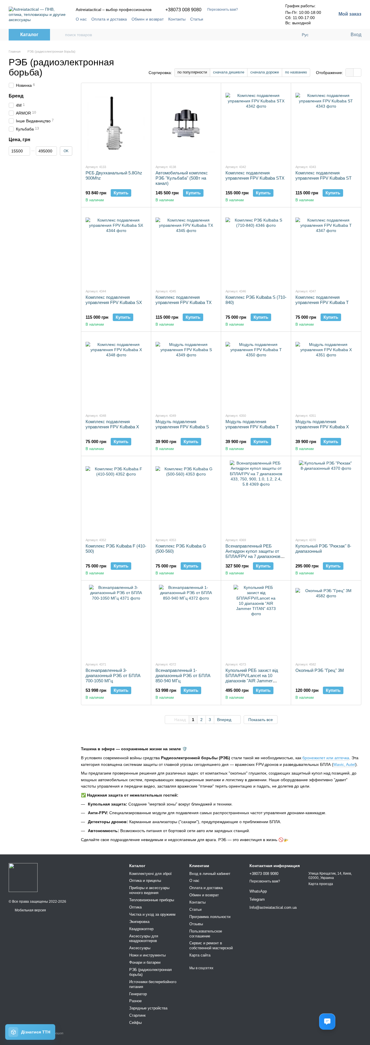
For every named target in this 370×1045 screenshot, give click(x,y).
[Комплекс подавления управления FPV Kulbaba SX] (116, 248)
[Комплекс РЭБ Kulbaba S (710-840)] (255, 248)
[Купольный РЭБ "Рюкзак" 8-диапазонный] (325, 496)
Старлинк (137, 1015)
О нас (81, 19)
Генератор (138, 994)
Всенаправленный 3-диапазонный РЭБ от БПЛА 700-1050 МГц (113, 675)
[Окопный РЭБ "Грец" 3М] (325, 621)
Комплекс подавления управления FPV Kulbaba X (112, 424)
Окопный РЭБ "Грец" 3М (319, 670)
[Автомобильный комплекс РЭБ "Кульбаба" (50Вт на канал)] (186, 123)
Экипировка (139, 921)
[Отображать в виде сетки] (350, 72)
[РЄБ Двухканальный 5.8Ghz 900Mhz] (116, 123)
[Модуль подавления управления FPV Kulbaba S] (186, 372)
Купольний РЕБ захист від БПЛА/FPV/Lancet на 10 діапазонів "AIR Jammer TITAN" (251, 678)
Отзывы (196, 924)
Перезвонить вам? (222, 10)
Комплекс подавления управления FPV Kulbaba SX (114, 300)
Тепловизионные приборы (151, 900)
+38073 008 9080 (183, 10)
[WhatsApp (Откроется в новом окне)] (266, 19)
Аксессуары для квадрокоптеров (143, 938)
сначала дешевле (228, 72)
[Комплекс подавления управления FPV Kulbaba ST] (325, 123)
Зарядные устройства (148, 1008)
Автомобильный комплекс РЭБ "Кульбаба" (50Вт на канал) (182, 178)
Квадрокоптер (141, 929)
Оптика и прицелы (145, 880)
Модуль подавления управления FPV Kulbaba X (322, 424)
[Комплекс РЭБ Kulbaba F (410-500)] (116, 496)
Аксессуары (139, 948)
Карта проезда (320, 884)
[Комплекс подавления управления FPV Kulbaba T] (325, 248)
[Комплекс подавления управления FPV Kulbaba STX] (255, 123)
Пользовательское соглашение (205, 933)
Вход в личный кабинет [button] (209, 873)
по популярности (192, 72)
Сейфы (135, 1022)
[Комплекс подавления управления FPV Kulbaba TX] (186, 248)
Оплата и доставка (109, 19)
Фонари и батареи (144, 962)
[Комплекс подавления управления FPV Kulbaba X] (116, 372)
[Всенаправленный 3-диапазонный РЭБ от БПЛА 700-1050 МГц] (116, 621)
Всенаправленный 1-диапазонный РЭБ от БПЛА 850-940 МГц (183, 675)
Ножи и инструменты (147, 955)
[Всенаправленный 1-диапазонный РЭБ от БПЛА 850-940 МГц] (186, 621)
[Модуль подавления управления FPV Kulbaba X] (325, 372)
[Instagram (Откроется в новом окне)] (246, 19)
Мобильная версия (30, 910)
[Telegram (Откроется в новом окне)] (253, 19)
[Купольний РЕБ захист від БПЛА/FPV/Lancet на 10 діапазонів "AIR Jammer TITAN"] (255, 621)
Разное (135, 1001)
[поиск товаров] (60, 34)
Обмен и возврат (148, 19)
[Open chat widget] (327, 1021)
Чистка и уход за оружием (152, 914)
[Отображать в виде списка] (357, 72)
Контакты (177, 19)
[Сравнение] (322, 35)
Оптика (135, 907)
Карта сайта (199, 955)
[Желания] (334, 35)
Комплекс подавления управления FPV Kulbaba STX (254, 175)
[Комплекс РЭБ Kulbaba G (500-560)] (186, 496)
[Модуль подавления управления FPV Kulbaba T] (255, 372)
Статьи (196, 19)
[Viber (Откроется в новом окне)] (260, 19)
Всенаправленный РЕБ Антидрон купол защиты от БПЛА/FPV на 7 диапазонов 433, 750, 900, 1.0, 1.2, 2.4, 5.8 (254, 553)
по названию (296, 72)
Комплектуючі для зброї (150, 873)
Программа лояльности (209, 917)
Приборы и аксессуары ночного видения (149, 890)
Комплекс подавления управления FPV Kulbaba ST (323, 175)
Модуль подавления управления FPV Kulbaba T (252, 424)
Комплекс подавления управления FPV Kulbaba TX (184, 300)
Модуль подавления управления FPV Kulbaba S (182, 424)
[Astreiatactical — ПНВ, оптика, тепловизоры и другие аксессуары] (23, 878)
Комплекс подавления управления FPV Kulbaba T (322, 300)
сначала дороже (264, 72)
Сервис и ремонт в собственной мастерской (211, 945)
